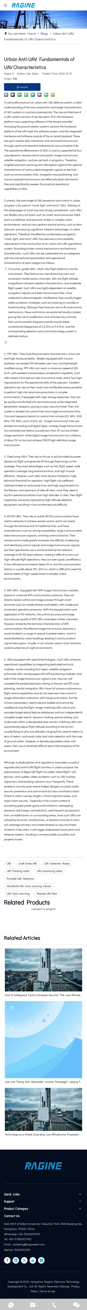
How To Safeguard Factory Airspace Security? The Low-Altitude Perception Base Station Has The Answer (43, 995)
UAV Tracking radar (18, 871)
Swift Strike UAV (28, 863)
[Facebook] (7, 1260)
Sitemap (64, 1286)
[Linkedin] (16, 1260)
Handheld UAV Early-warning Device (29, 886)
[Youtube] (33, 1260)
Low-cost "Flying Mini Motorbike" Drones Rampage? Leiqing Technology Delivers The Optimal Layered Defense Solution (43, 1082)
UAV (9, 863)
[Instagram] (41, 1260)
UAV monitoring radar (50, 871)
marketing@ (19, 1244)
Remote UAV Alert (47, 893)
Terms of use (47, 1291)
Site (15, 79)
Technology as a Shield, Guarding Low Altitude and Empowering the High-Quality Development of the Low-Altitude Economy (43, 1134)
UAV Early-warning (18, 893)
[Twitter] (24, 1260)
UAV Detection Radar (57, 863)
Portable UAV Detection (20, 878)
